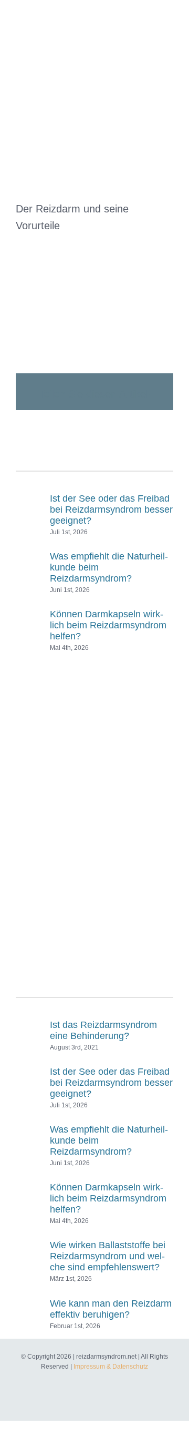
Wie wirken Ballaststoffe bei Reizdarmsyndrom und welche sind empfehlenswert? (107, 1256)
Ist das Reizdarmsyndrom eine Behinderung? (103, 1030)
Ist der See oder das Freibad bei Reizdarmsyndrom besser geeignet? (111, 509)
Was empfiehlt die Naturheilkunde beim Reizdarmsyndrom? (109, 567)
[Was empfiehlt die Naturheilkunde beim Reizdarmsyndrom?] (29, 567)
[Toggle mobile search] (150, 16)
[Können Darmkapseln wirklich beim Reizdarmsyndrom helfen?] (29, 624)
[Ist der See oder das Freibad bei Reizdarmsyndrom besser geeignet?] (29, 509)
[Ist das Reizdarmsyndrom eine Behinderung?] (29, 1029)
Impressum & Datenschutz (111, 1366)
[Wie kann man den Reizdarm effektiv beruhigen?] (29, 1308)
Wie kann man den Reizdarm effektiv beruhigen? (111, 1309)
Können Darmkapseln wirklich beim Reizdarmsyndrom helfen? (108, 625)
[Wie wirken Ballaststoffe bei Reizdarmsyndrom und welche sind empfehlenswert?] (29, 1255)
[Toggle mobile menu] (169, 16)
